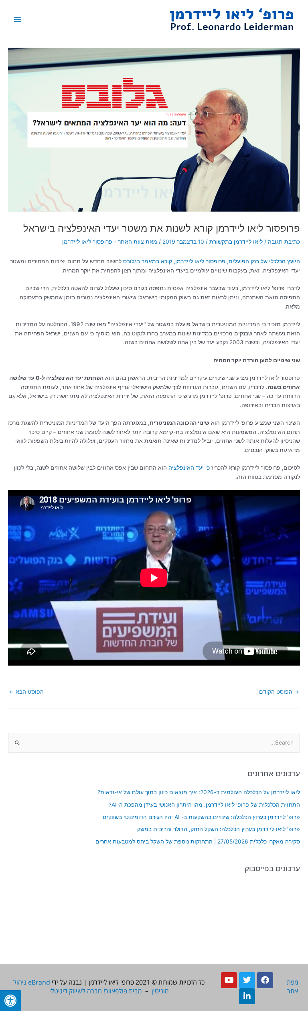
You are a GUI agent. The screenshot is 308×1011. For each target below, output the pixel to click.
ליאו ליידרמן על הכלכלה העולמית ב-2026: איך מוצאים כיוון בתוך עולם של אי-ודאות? (198, 792)
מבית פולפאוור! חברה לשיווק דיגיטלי (95, 991)
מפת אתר (292, 987)
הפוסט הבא (26, 691)
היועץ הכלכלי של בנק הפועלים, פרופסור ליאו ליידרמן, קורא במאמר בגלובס (211, 261)
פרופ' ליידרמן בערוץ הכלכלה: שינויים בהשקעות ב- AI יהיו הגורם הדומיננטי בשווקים (201, 817)
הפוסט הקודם (279, 691)
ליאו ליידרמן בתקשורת (236, 241)
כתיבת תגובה (284, 241)
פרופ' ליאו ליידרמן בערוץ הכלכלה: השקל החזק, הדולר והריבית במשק (218, 829)
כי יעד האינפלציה (189, 467)
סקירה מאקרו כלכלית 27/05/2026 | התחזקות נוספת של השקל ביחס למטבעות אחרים (197, 841)
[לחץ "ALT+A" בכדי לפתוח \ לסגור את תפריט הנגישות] (10, 1000)
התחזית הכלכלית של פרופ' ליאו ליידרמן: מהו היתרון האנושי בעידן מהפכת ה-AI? (204, 804)
